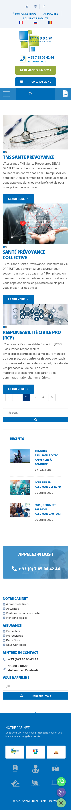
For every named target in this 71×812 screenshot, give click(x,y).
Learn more (16, 199)
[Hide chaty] (61, 802)
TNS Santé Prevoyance (28, 157)
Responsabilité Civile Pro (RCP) (32, 335)
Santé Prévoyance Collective (24, 254)
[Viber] (61, 792)
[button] (35, 70)
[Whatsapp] (61, 781)
